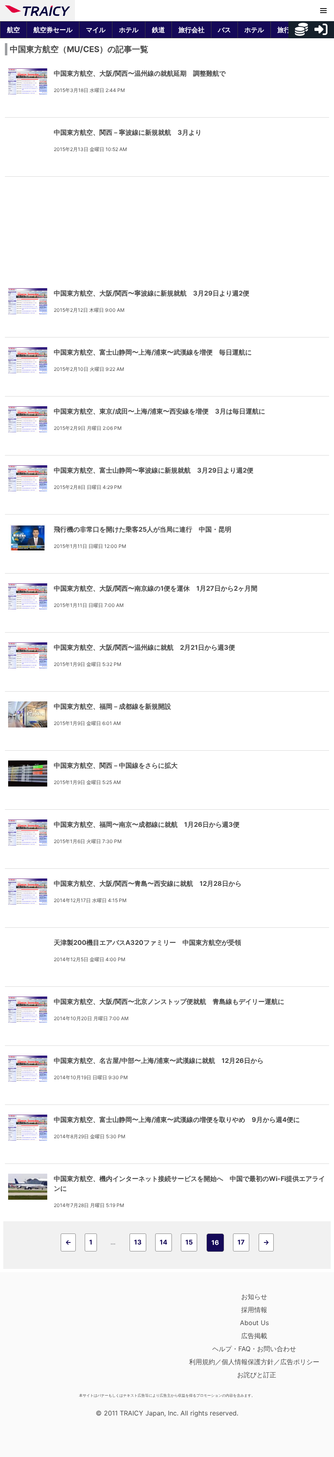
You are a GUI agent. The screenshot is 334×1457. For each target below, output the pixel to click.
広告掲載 (254, 1336)
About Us (254, 1323)
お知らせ (254, 1297)
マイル (95, 30)
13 (138, 1242)
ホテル (128, 30)
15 (189, 1242)
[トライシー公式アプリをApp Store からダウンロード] (52, 1340)
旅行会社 (191, 30)
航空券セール (53, 30)
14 (163, 1242)
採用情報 (254, 1310)
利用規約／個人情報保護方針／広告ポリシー (254, 1362)
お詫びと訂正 (256, 1375)
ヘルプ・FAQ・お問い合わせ (254, 1349)
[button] (323, 10)
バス (224, 30)
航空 (13, 30)
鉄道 (158, 30)
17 (241, 1242)
